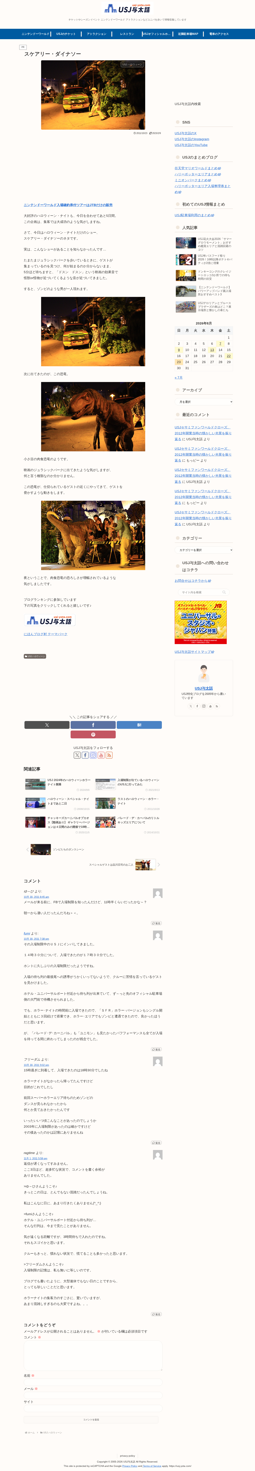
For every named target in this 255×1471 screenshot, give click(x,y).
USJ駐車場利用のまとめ (193, 215)
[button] (224, 592)
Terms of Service (151, 1466)
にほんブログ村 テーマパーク (45, 634)
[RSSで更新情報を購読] (109, 755)
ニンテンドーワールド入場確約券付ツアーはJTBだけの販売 (68, 205)
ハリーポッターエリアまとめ (196, 174)
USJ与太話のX (186, 133)
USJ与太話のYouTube (191, 145)
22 (229, 356)
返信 (157, 923)
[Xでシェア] (47, 725)
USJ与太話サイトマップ (193, 652)
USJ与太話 (204, 688)
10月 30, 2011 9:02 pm (36, 1065)
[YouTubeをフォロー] (101, 755)
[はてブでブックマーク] (139, 725)
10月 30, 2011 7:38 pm (36, 938)
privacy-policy (127, 1455)
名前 (29, 1375)
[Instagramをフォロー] (93, 755)
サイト (29, 1402)
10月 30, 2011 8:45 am (36, 896)
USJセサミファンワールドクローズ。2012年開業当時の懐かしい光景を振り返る (203, 433)
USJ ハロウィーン (36, 656)
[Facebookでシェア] (93, 725)
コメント (32, 1337)
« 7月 (179, 377)
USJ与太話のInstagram (192, 139)
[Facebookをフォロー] (85, 755)
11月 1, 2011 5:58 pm (35, 1158)
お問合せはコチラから (191, 581)
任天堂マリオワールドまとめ (196, 168)
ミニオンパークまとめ (191, 180)
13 (212, 350)
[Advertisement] (93, 162)
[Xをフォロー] (77, 755)
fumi (27, 933)
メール (31, 1389)
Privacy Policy (129, 1466)
